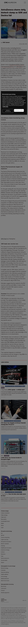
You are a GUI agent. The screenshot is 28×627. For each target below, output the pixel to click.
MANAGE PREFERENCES (8, 111)
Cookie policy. (5, 106)
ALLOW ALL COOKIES (19, 110)
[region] (14, 103)
